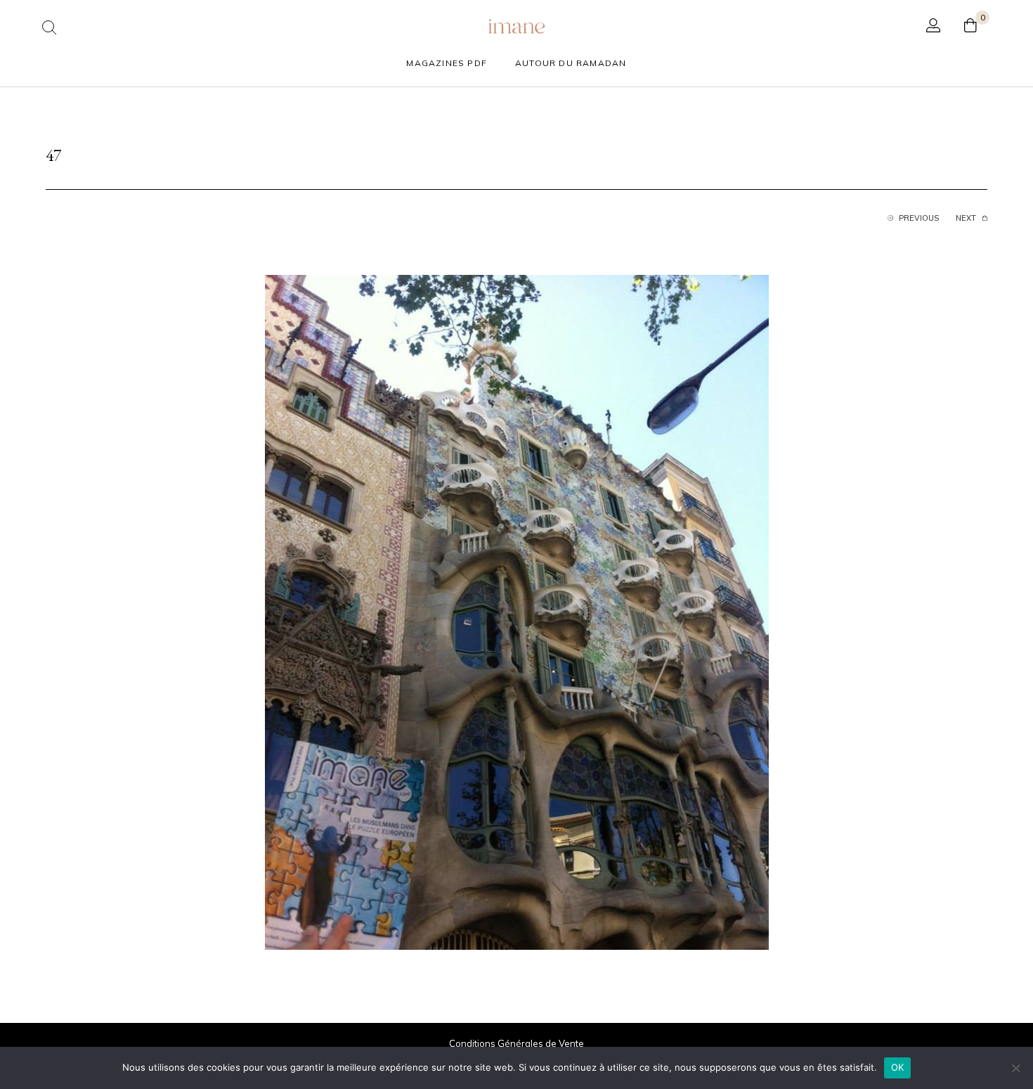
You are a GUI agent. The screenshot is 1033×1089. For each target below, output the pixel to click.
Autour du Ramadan (570, 63)
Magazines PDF (446, 63)
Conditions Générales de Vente (516, 1043)
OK (897, 1067)
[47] (517, 611)
